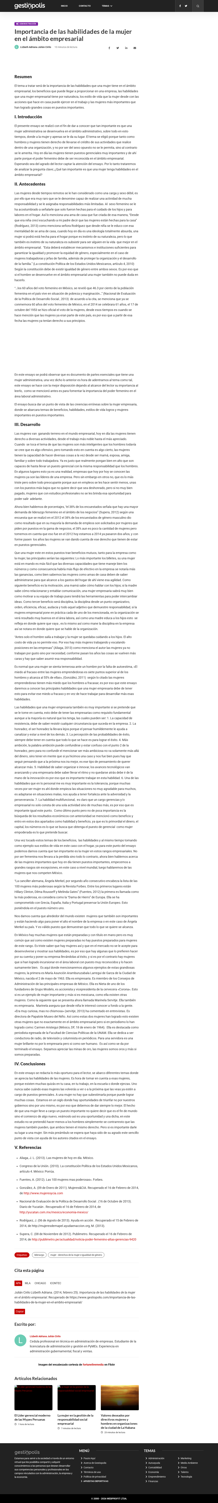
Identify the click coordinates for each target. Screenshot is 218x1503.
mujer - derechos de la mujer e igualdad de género (76, 1255)
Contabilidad (155, 1467)
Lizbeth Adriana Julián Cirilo (35, 47)
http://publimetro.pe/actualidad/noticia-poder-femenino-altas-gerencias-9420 (84, 1239)
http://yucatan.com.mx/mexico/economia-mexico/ (54, 1212)
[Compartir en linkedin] (126, 48)
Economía (153, 1472)
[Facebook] (180, 6)
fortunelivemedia (93, 1364)
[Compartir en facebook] (109, 48)
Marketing (186, 1458)
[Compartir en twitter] (118, 48)
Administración (27, 24)
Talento (185, 1472)
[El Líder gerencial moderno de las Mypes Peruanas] (33, 1397)
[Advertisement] (76, 61)
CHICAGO (40, 1283)
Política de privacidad (95, 1476)
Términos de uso (92, 1472)
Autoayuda (154, 1463)
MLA (27, 1283)
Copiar (20, 1311)
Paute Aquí (89, 1458)
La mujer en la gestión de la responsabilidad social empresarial (75, 1419)
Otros (184, 1467)
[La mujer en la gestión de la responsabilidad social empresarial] (77, 1397)
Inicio (64, 6)
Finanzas (153, 1481)
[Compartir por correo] (135, 48)
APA (18, 1283)
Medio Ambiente (189, 1463)
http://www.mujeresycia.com (43, 1193)
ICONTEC (55, 1283)
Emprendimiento (157, 1476)
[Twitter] (186, 6)
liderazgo (39, 1255)
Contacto (85, 6)
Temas (105, 6)
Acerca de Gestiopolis (95, 1463)
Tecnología (186, 1476)
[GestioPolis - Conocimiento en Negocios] (27, 1452)
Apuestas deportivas (95, 1481)
